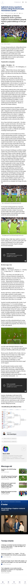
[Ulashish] (26, 2)
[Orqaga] (2, 2)
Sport (2, 13)
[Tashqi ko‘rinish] (23, 2)
